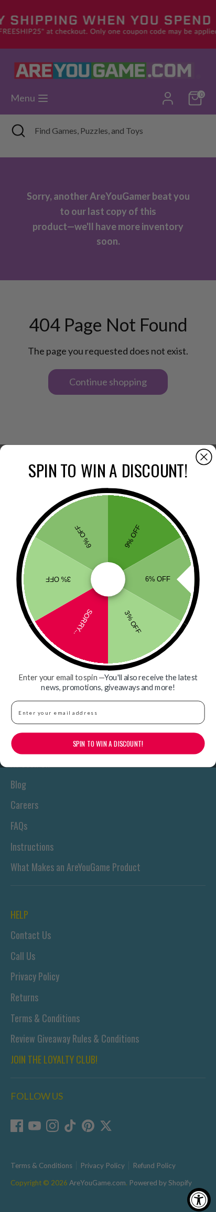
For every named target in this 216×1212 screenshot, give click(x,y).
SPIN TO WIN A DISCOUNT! (108, 743)
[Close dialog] (204, 457)
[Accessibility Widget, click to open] (199, 1199)
